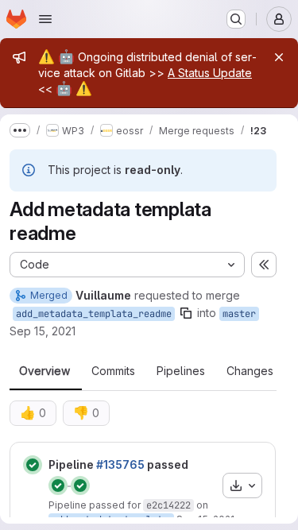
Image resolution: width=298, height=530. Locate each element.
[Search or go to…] (236, 19)
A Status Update (210, 72)
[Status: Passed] (32, 464)
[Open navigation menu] (45, 19)
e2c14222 (168, 505)
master (239, 314)
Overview (44, 371)
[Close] (278, 57)
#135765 (120, 464)
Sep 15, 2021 (42, 331)
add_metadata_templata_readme (94, 314)
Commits (113, 371)
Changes (249, 371)
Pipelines (181, 371)
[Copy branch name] (185, 313)
